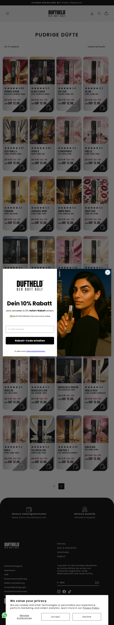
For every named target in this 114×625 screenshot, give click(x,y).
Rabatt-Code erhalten (30, 340)
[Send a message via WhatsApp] (4, 615)
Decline (86, 616)
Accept (55, 616)
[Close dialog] (107, 272)
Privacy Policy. (91, 608)
